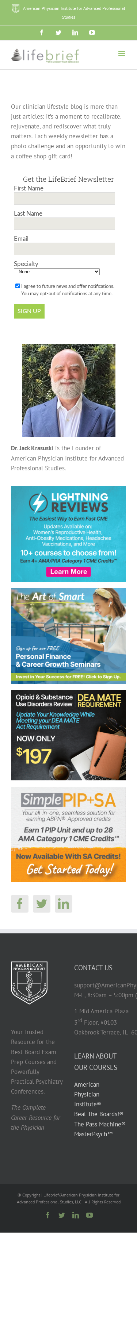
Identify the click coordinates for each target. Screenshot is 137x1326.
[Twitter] (41, 904)
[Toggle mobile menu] (122, 53)
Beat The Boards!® (98, 1114)
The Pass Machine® (100, 1124)
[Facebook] (19, 904)
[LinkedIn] (63, 904)
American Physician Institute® (87, 1094)
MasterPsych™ (93, 1134)
